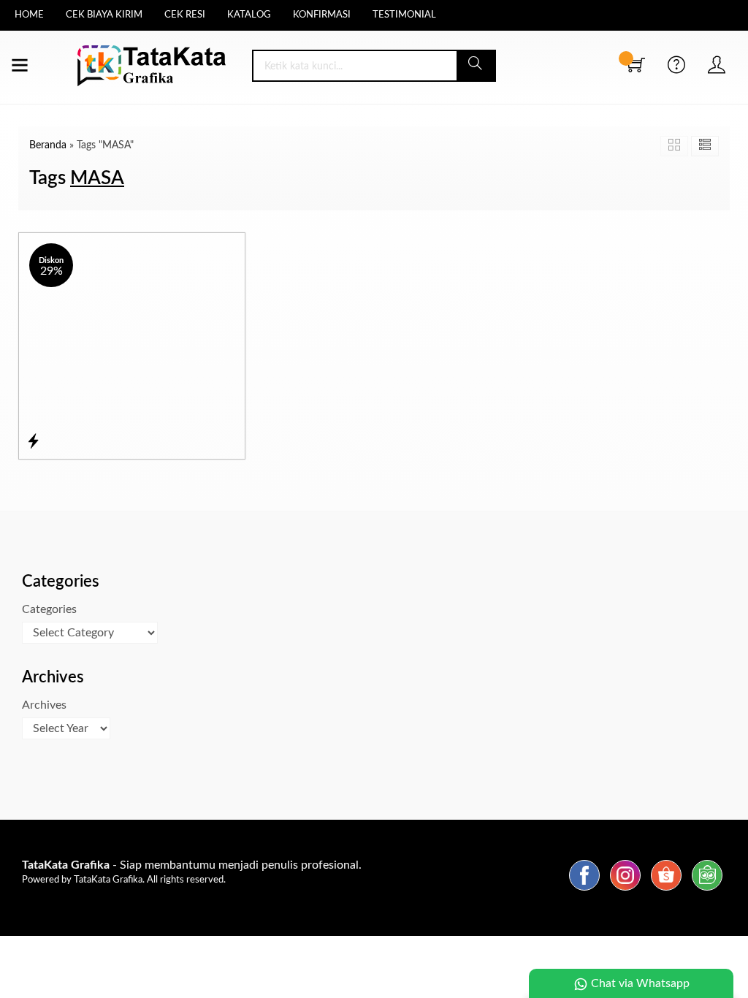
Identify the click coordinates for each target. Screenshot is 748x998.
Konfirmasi (322, 15)
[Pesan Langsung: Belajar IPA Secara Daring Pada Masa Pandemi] (33, 442)
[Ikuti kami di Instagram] (625, 890)
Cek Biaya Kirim (104, 15)
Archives (44, 705)
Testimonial (404, 15)
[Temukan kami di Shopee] (666, 890)
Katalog (249, 15)
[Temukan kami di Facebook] (584, 890)
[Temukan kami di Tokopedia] (707, 890)
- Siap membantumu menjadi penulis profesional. (192, 865)
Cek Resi (184, 15)
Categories (49, 609)
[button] (476, 65)
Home (29, 15)
